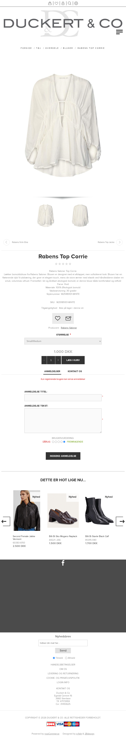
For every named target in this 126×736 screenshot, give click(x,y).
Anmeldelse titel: (35, 391)
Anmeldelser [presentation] (52, 371)
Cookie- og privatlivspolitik (63, 678)
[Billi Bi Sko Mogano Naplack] (26, 510)
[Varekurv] (50, 3)
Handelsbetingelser (63, 664)
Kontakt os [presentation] (75, 371)
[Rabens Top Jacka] (119, 242)
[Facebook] (63, 563)
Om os (63, 669)
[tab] (52, 371)
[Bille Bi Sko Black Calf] (99, 510)
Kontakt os (63, 688)
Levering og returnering (63, 673)
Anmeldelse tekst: (36, 405)
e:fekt (79, 733)
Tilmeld (59, 658)
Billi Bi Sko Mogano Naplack (27, 536)
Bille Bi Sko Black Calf (96, 536)
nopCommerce (51, 733)
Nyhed (36, 496)
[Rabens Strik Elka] (6, 242)
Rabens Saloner (69, 327)
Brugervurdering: (63, 438)
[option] (27, 518)
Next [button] (120, 521)
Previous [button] (5, 521)
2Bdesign (89, 733)
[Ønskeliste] (56, 3)
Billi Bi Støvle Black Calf (61, 536)
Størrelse (62, 334)
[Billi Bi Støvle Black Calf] (63, 510)
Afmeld (71, 658)
